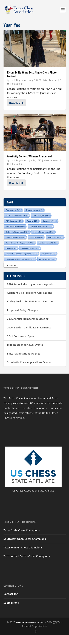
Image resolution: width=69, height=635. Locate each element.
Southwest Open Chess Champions (25, 539)
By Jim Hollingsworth (16, 232)
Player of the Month (40, 226)
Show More (10, 265)
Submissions (11, 602)
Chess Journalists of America (19, 259)
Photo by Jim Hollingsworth (19, 243)
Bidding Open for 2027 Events (25, 344)
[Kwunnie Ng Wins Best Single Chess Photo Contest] (35, 48)
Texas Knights (40, 215)
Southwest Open (15, 226)
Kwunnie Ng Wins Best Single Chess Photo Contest (32, 74)
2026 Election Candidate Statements (29, 327)
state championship (16, 215)
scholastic (49, 221)
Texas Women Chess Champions (23, 547)
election (10, 248)
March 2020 (54, 237)
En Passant (48, 253)
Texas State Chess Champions (22, 530)
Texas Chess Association (30, 622)
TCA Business (13, 221)
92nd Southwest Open (20, 336)
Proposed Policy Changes (22, 310)
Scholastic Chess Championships (21, 253)
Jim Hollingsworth (18, 80)
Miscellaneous (50, 80)
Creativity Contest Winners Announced (29, 156)
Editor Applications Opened (24, 353)
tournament (13, 210)
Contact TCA (11, 594)
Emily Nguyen (46, 259)
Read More (16, 102)
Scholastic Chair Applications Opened (29, 362)
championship (34, 210)
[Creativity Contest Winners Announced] (35, 132)
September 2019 (47, 243)
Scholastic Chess (29, 248)
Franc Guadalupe (15, 237)
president (36, 237)
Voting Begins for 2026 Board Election (30, 301)
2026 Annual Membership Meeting (27, 318)
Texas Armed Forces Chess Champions (27, 556)
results (32, 221)
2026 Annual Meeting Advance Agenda (30, 284)
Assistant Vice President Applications (29, 292)
